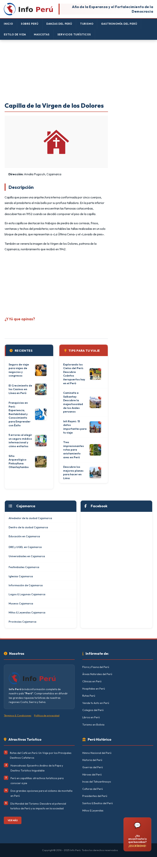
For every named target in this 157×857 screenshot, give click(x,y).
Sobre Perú (29, 23)
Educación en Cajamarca (24, 536)
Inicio (8, 23)
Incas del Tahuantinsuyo (96, 781)
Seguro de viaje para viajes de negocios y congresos (19, 370)
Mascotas (41, 34)
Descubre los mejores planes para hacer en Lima (73, 472)
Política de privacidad (46, 715)
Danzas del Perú (59, 23)
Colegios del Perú (93, 710)
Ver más (13, 820)
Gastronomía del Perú (119, 23)
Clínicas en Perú (91, 681)
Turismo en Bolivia (93, 724)
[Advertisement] (78, 71)
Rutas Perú (88, 695)
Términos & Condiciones (17, 715)
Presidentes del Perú (94, 796)
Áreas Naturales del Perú (97, 674)
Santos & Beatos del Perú (97, 803)
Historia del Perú (92, 760)
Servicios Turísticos (74, 34)
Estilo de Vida (15, 34)
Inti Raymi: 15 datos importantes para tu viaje (75, 427)
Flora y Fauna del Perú (95, 667)
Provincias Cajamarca (22, 621)
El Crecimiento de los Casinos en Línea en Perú (20, 389)
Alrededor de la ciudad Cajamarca (30, 518)
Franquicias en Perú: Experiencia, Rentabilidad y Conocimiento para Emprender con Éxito (19, 414)
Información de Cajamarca (26, 585)
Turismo (86, 23)
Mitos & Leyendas (92, 810)
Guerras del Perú (92, 767)
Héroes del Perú (92, 774)
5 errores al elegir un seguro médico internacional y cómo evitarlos (20, 440)
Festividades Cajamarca (24, 567)
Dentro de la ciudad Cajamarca (28, 527)
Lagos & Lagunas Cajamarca (27, 594)
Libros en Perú (91, 717)
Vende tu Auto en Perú (95, 703)
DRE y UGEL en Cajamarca (25, 547)
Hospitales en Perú (93, 688)
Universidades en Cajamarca (27, 556)
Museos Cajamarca (21, 603)
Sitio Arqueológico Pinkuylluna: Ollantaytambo (19, 461)
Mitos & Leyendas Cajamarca (27, 612)
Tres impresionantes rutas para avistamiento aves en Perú (73, 449)
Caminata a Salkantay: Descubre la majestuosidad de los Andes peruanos (73, 402)
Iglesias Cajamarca (21, 576)
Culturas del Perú (92, 789)
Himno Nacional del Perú (96, 753)
